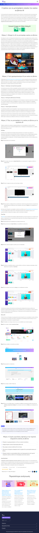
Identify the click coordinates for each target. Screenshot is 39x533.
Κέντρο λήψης (6, 517)
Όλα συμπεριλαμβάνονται (11, 4)
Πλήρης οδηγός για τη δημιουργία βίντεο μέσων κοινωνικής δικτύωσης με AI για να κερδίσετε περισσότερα (6, 493)
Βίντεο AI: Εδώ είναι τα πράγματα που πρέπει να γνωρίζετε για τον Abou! (31, 492)
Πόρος (4, 4)
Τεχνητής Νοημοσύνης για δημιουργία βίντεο (14, 79)
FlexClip (3, 216)
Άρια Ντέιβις (5, 467)
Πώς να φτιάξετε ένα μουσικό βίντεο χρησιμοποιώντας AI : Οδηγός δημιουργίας (19, 492)
